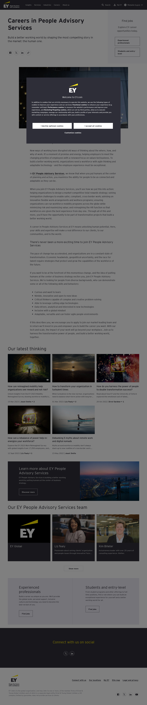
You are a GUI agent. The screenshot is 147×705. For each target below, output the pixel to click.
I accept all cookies (93, 125)
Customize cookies (73, 132)
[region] (73, 111)
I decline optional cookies (52, 125)
